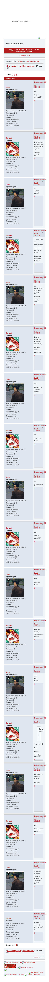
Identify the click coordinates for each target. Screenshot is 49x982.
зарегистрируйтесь (32, 61)
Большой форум (14, 66)
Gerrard (9, 138)
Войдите (20, 61)
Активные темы (24, 55)
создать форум (38, 957)
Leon (8, 87)
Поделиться (38, 82)
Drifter (8, 919)
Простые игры (28, 66)
